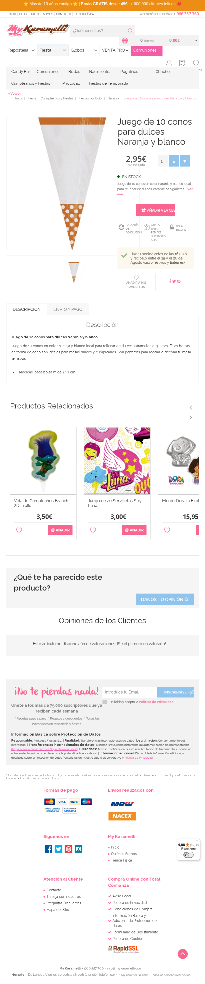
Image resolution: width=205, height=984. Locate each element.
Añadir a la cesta (160, 210)
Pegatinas (129, 71)
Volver (15, 93)
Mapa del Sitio (57, 910)
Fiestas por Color (90, 98)
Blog (22, 14)
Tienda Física (84, 14)
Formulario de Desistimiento (135, 932)
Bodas (74, 71)
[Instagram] (78, 849)
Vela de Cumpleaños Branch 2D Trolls (41, 503)
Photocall (71, 83)
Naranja (113, 98)
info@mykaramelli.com (124, 968)
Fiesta (46, 50)
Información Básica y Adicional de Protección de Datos (134, 921)
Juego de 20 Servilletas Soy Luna (115, 503)
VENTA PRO (113, 50)
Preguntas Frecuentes (63, 903)
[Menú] (197, 842)
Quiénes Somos (41, 14)
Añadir (62, 530)
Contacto (63, 14)
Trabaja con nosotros (63, 897)
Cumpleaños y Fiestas (30, 83)
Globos (77, 50)
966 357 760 (187, 14)
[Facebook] (48, 849)
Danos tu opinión (162, 599)
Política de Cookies (128, 939)
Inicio (12, 14)
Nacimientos (100, 71)
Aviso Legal (121, 896)
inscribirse (175, 692)
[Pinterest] (68, 849)
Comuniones (144, 50)
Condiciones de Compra (132, 909)
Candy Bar (20, 71)
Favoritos (196, 70)
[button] (174, 161)
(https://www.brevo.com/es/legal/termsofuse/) (44, 749)
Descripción (26, 309)
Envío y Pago (67, 309)
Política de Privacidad (156, 702)
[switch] (189, 855)
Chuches (163, 71)
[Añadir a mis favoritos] (19, 530)
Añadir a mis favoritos (136, 285)
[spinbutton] (163, 161)
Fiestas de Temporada (108, 83)
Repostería (18, 50)
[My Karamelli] (38, 30)
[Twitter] (58, 849)
